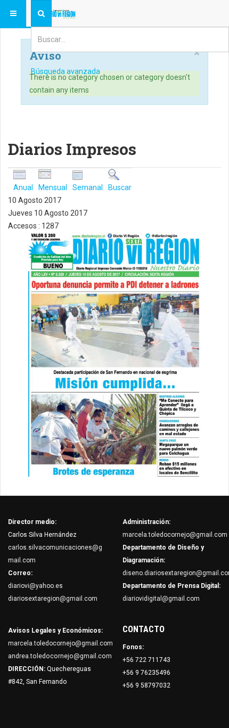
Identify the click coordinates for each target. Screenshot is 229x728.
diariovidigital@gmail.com (161, 598)
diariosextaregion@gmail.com (52, 598)
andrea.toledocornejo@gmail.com (60, 656)
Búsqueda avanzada (65, 71)
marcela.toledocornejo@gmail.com (174, 534)
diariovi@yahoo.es (35, 586)
